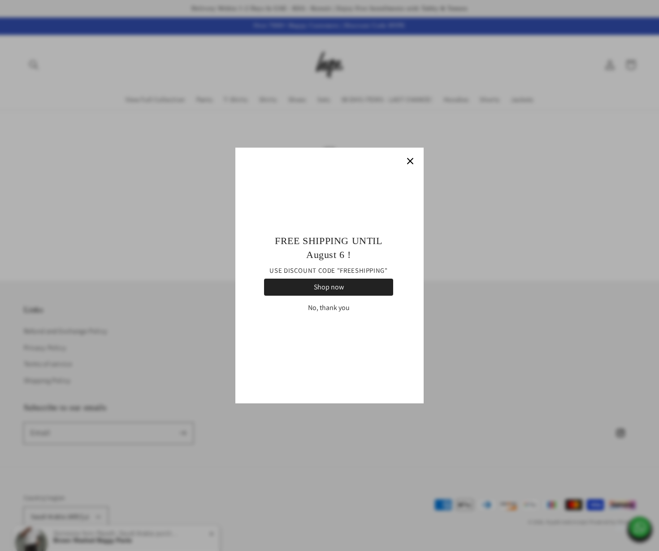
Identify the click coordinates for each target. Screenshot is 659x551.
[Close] (410, 161)
